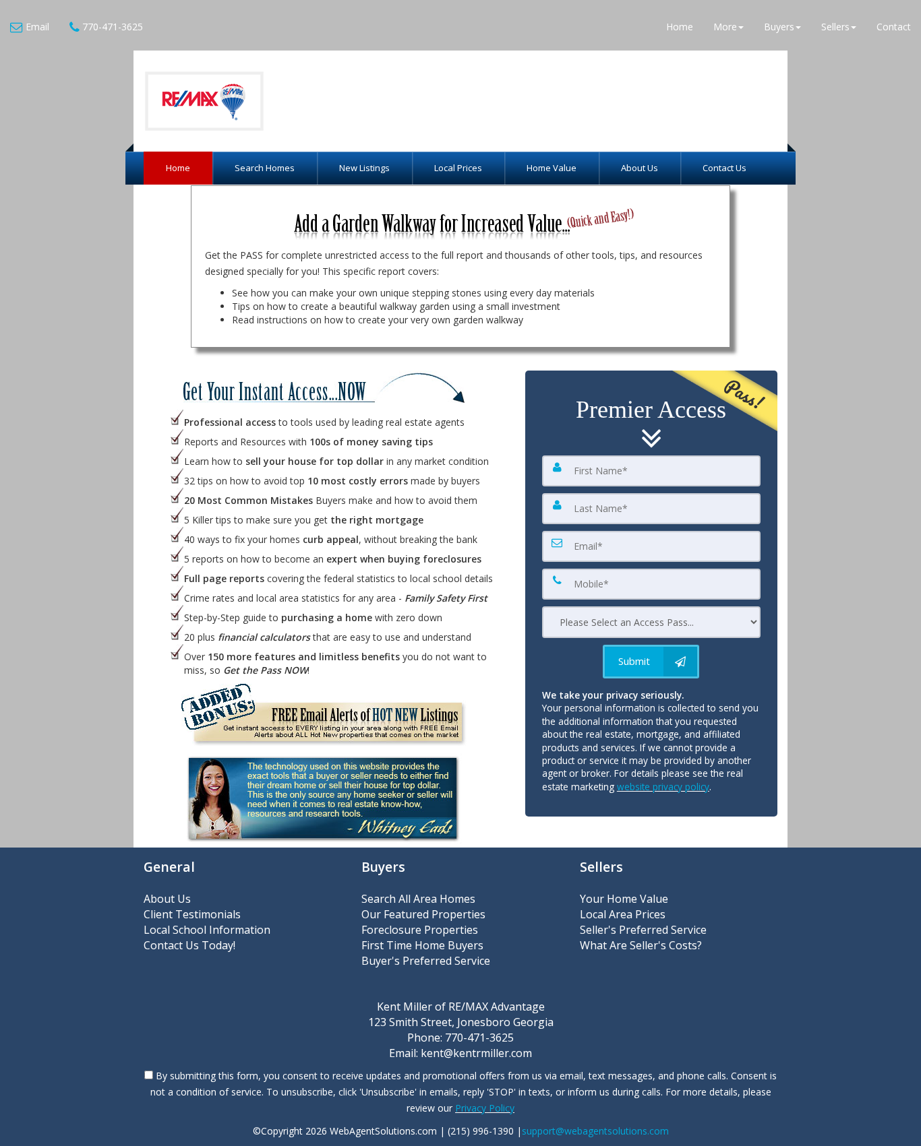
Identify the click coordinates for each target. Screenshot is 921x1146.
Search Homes (265, 168)
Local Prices (458, 168)
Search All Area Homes (418, 898)
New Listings (364, 168)
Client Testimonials (192, 914)
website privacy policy (663, 786)
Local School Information (207, 929)
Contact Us (724, 168)
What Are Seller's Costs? (641, 945)
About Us (639, 168)
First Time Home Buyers (422, 945)
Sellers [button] (835, 26)
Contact (894, 26)
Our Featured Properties (423, 914)
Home (679, 26)
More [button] (725, 26)
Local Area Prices (622, 914)
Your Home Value (624, 898)
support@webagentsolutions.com (595, 1130)
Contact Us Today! (189, 945)
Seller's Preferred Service (643, 929)
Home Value (551, 168)
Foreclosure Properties (419, 929)
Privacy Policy (484, 1108)
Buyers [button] (779, 26)
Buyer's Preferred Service (425, 960)
